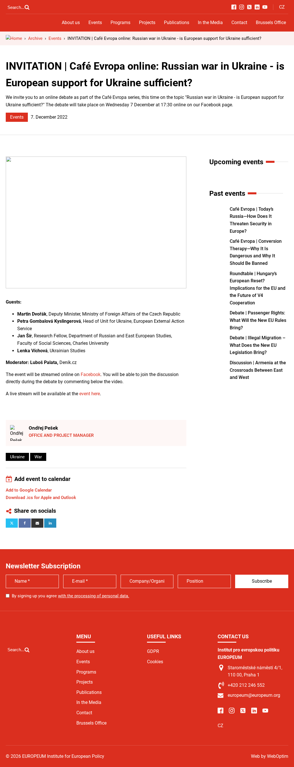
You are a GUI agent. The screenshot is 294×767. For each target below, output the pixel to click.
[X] (12, 523)
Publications (176, 22)
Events (95, 22)
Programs (120, 22)
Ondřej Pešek (43, 428)
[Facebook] (25, 523)
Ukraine (17, 456)
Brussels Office (271, 22)
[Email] (37, 523)
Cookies (155, 661)
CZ (282, 7)
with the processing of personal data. (93, 595)
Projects (147, 22)
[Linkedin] (50, 523)
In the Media (210, 22)
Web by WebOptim (269, 756)
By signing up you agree (70, 595)
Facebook (90, 374)
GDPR (153, 651)
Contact (239, 22)
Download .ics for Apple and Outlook (41, 497)
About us (71, 22)
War (38, 456)
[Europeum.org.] (14, 38)
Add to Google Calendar (29, 490)
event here (89, 393)
